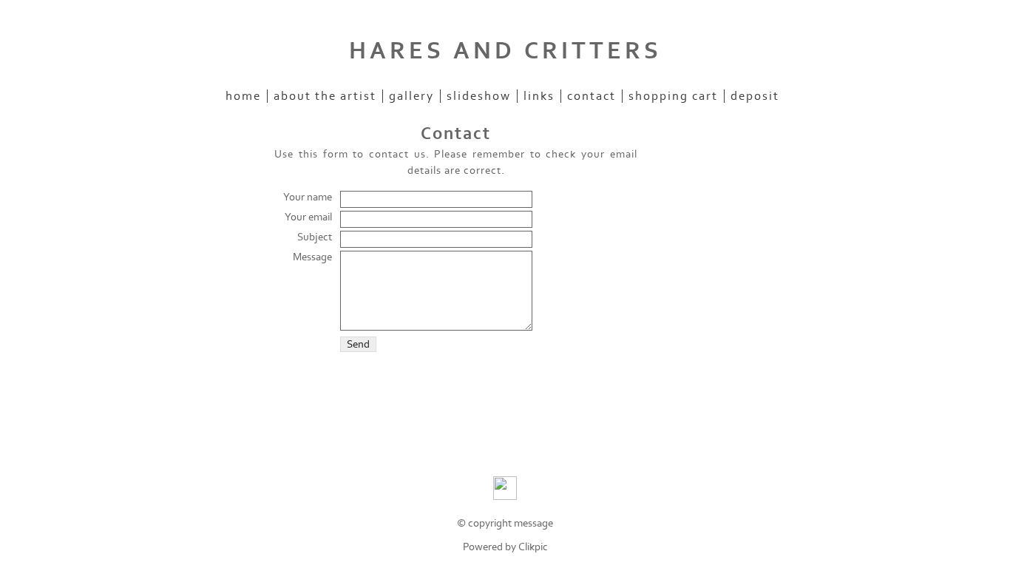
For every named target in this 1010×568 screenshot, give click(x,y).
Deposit (755, 96)
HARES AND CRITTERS (505, 51)
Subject (314, 237)
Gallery (411, 96)
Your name (307, 197)
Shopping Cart (673, 96)
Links (539, 96)
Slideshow (479, 96)
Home (243, 96)
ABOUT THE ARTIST (325, 96)
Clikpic (533, 547)
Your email (308, 217)
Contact (591, 96)
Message (312, 257)
